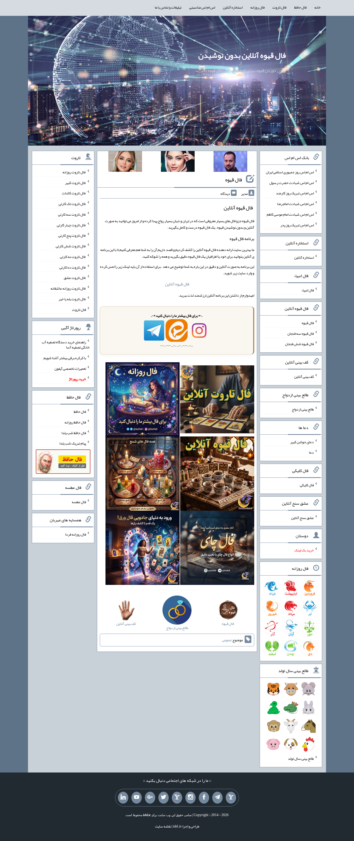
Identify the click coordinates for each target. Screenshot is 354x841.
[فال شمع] (142, 474)
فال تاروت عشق (75, 277)
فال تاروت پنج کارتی (72, 235)
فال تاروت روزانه (74, 172)
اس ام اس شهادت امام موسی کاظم (290, 214)
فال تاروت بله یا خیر (72, 299)
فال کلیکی (307, 485)
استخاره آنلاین (233, 7)
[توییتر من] (163, 798)
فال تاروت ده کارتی (72, 267)
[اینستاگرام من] (190, 798)
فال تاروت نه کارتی (73, 256)
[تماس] (177, 798)
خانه (317, 7)
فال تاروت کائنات (74, 193)
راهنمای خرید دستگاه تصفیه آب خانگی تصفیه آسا (66, 344)
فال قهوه (233, 179)
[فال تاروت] (217, 400)
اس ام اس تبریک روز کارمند (295, 193)
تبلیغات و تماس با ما (168, 7)
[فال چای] (217, 548)
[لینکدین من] (123, 798)
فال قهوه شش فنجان (299, 343)
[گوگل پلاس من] (150, 798)
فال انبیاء (307, 290)
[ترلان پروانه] (178, 162)
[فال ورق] (142, 548)
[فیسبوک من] (204, 798)
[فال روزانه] (142, 400)
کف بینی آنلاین (304, 376)
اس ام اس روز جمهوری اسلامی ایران (290, 172)
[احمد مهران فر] (230, 162)
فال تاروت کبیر (75, 182)
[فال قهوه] (217, 474)
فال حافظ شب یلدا (73, 432)
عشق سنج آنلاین (302, 517)
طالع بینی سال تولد (301, 758)
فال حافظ (300, 7)
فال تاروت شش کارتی (71, 246)
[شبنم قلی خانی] (125, 162)
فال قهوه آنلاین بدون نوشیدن (242, 55)
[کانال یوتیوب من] (136, 798)
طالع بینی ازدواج (303, 409)
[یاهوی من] (231, 798)
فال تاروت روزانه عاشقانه (68, 288)
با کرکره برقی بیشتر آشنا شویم (65, 357)
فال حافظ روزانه (75, 422)
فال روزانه (257, 7)
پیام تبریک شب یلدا (72, 443)
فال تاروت (279, 7)
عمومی (226, 640)
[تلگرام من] (217, 798)
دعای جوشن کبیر (302, 441)
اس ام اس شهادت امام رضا (295, 203)
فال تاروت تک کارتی (72, 203)
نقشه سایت (163, 826)
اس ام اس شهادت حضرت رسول (291, 182)
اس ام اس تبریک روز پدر (297, 224)
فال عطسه (79, 501)
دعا (311, 452)
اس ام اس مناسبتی (202, 7)
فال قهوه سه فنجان (300, 333)
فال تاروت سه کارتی (72, 214)
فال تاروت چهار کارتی (71, 224)
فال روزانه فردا (75, 534)
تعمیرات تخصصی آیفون (70, 368)
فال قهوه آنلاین (177, 284)
